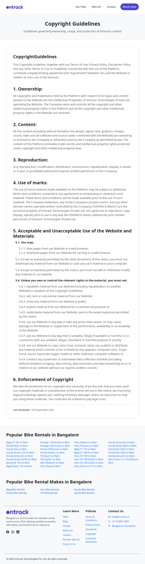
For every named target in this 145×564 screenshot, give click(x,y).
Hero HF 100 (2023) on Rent (88, 459)
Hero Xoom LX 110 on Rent (88, 466)
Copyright (91, 533)
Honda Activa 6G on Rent (121, 442)
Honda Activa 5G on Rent (19, 455)
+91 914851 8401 (120, 521)
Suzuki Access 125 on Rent (20, 452)
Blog (65, 521)
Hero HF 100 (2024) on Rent (88, 462)
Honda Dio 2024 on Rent (121, 449)
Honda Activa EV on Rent (121, 455)
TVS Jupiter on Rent (50, 459)
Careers (67, 535)
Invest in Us (69, 544)
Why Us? (96, 6)
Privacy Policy (93, 524)
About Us (68, 530)
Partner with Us (71, 539)
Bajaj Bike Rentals (15, 489)
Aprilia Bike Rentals (84, 492)
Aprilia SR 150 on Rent (18, 462)
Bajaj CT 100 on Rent (17, 442)
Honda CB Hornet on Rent (54, 449)
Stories (66, 525)
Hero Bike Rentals (49, 489)
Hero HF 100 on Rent (85, 455)
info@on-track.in (120, 516)
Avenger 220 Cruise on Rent (55, 445)
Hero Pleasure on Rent (86, 445)
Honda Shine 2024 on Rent (122, 445)
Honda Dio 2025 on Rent (121, 452)
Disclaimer (91, 529)
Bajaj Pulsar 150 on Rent (19, 466)
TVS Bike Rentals (49, 492)
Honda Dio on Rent (16, 449)
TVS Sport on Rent (50, 455)
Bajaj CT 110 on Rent (85, 449)
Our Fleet (81, 6)
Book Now (129, 7)
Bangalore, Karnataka (123, 525)
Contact (111, 6)
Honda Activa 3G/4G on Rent (21, 459)
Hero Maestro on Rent (52, 462)
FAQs (65, 516)
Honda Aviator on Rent (52, 452)
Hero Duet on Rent (50, 466)
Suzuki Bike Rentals (84, 489)
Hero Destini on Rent (85, 442)
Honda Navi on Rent (17, 445)
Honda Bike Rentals (16, 492)
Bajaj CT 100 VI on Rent (86, 452)
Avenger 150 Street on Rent (55, 442)
